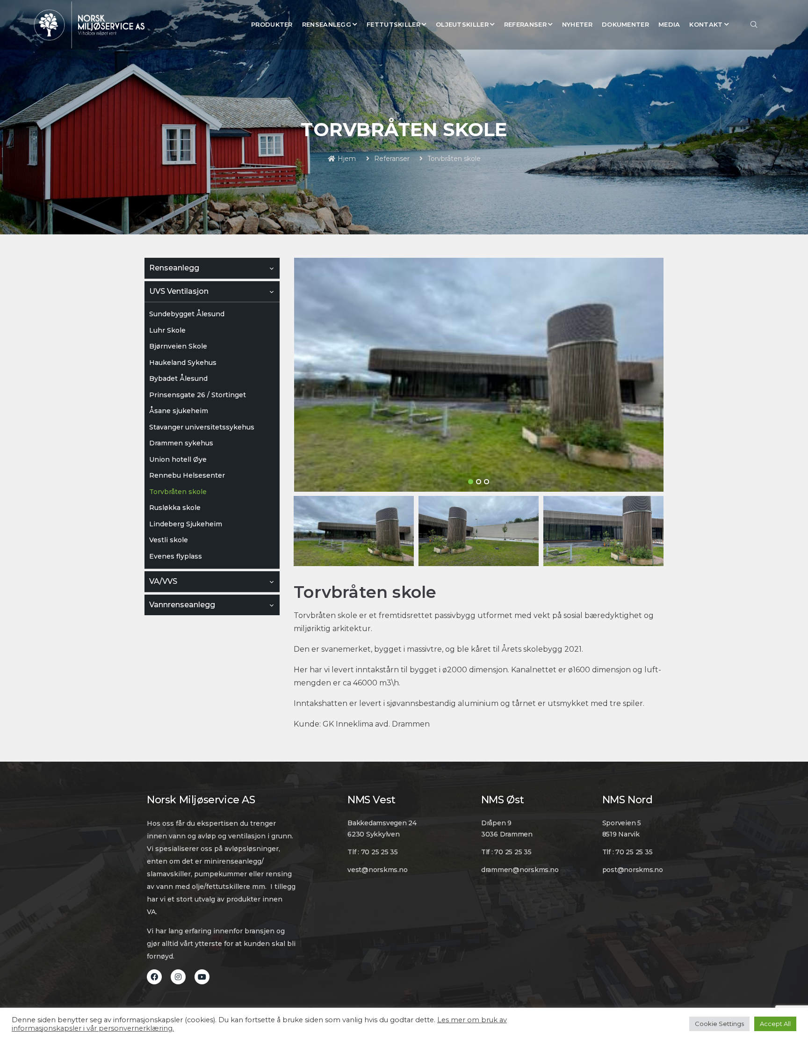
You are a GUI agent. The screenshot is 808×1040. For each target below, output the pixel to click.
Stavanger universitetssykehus (201, 427)
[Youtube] (202, 976)
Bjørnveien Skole (178, 346)
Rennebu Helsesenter (187, 475)
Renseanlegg (174, 267)
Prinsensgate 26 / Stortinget (197, 395)
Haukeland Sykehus (182, 362)
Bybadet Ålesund (178, 378)
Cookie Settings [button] (719, 1023)
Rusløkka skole (175, 507)
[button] (470, 481)
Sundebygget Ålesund (186, 314)
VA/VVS (163, 581)
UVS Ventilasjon (179, 291)
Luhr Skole (167, 330)
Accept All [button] (775, 1023)
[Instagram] (178, 976)
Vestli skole (168, 540)
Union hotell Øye (178, 459)
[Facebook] (154, 976)
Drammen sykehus (181, 443)
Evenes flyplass (175, 556)
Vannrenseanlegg (182, 604)
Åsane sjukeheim (178, 411)
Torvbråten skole (178, 491)
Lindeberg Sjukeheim (185, 524)
